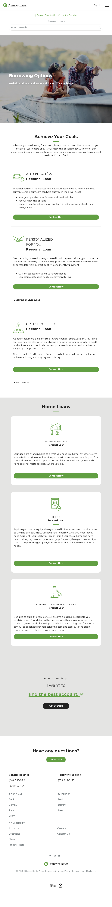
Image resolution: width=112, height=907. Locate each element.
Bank (12, 799)
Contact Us (51, 21)
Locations (14, 834)
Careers (61, 21)
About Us (14, 828)
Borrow (13, 805)
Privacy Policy (63, 871)
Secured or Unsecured (27, 300)
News (12, 839)
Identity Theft (16, 844)
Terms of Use (78, 871)
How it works (21, 382)
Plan (11, 810)
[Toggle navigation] (107, 5)
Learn (12, 816)
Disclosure (91, 871)
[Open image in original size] (56, 864)
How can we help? (56, 678)
